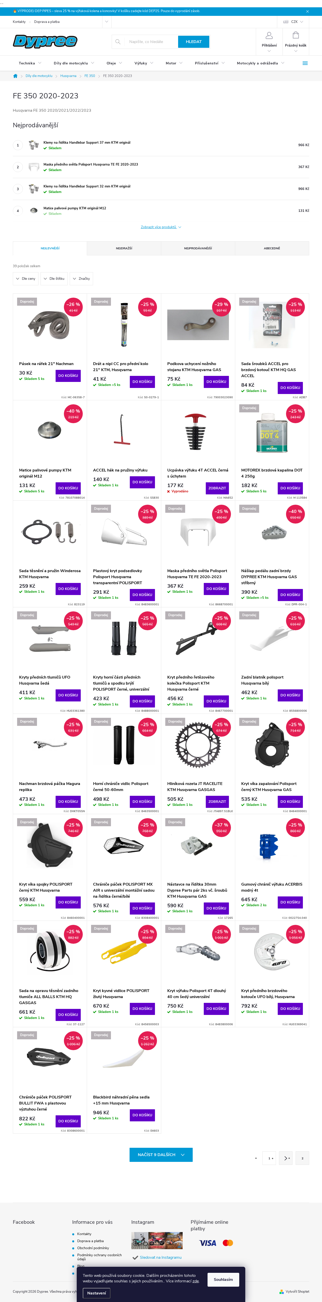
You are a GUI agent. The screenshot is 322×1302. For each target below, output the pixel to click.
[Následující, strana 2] (286, 1158)
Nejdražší (124, 248)
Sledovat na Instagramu (161, 1257)
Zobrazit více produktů (159, 227)
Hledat (194, 42)
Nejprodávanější (198, 248)
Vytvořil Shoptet (297, 1291)
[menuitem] (30, 63)
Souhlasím (223, 1279)
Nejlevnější (50, 248)
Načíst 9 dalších (157, 1155)
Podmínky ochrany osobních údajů (99, 1257)
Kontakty (19, 22)
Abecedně (272, 248)
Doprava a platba (47, 22)
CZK (294, 22)
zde (195, 1281)
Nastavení (96, 1293)
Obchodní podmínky (93, 1248)
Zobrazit (217, 488)
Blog (80, 1266)
